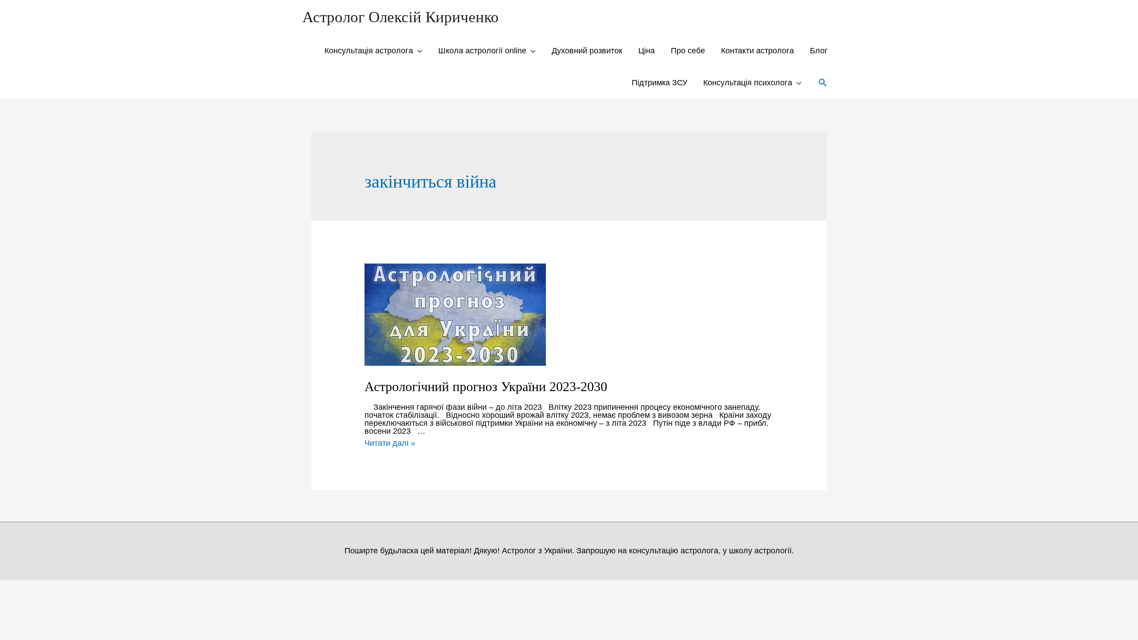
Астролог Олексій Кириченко (400, 17)
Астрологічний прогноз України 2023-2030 (486, 386)
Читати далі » (390, 443)
